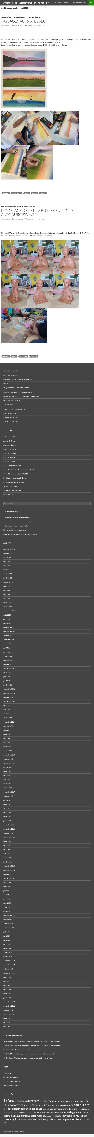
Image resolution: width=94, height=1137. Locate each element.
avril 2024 (6, 598)
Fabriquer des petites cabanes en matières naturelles (36, 1054)
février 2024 (7, 607)
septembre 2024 (9, 582)
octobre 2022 (8, 635)
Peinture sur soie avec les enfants (15, 526)
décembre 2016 (9, 825)
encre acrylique (55, 1109)
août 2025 (7, 557)
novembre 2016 (9, 829)
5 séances (45, 1100)
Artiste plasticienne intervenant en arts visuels (25, 2)
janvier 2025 (7, 578)
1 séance (6, 193)
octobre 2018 (8, 759)
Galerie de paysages (10, 417)
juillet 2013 (7, 977)
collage (69, 1104)
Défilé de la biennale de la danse (14, 478)
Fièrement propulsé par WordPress (14, 1131)
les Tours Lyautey (29, 1112)
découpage (36, 1108)
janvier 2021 (7, 685)
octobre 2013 (8, 969)
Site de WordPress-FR (11, 1085)
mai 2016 (6, 849)
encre (45, 1109)
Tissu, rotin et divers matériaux (14, 409)
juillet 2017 (7, 804)
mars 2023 (7, 623)
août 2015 (7, 882)
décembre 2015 (9, 866)
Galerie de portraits (10, 422)
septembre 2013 (9, 973)
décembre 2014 (9, 915)
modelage (23, 356)
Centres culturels (9, 453)
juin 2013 (6, 981)
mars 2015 (7, 903)
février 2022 (7, 656)
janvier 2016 (7, 862)
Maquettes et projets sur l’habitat (16, 388)
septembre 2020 (9, 701)
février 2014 (7, 952)
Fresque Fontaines (14, 1112)
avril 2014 (6, 944)
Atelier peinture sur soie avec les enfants (18, 522)
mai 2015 (6, 895)
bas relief (42, 1105)
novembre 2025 (9, 549)
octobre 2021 (8, 664)
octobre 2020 (8, 697)
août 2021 (7, 673)
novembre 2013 (9, 965)
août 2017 (7, 800)
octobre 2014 (8, 924)
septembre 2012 (9, 1014)
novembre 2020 (9, 693)
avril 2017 (6, 808)
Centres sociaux (9, 461)
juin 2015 (6, 891)
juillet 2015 (7, 887)
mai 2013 (6, 985)
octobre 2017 (8, 796)
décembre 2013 (9, 961)
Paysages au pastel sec (23, 21)
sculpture (34, 356)
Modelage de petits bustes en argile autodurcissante (37, 212)
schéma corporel (63, 1120)
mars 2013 (7, 989)
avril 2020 (6, 710)
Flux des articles (10, 1077)
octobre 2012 (8, 1010)
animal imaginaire (59, 1101)
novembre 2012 (9, 1006)
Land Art (6, 383)
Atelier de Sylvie (9, 441)
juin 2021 (6, 681)
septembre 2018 (9, 763)
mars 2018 (7, 784)
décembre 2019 (9, 722)
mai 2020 (6, 705)
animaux (72, 1101)
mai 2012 (6, 1026)
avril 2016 (6, 854)
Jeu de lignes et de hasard (21, 1050)
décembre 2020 (9, 689)
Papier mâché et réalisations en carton (17, 379)
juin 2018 (6, 775)
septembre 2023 (9, 611)
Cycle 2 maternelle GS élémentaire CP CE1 (18, 470)
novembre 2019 (9, 726)
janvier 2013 (7, 998)
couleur (79, 1105)
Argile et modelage (10, 371)
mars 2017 (7, 812)
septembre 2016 (9, 837)
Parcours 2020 (50, 1116)
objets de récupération (16, 1115)
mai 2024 (6, 594)
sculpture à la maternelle (12, 490)
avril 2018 (6, 780)
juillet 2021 (7, 677)
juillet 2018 (7, 771)
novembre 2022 (9, 631)
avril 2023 (6, 619)
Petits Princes (39, 1119)
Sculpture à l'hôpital (26, 206)
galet (22, 1113)
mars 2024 (7, 603)
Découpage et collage (11, 400)
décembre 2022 (9, 627)
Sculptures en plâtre (11, 375)
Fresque (81, 1109)
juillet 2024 (7, 586)
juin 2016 (6, 845)
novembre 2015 (9, 870)
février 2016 (7, 858)
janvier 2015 (7, 911)
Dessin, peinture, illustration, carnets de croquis (21, 396)
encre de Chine (70, 1109)
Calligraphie (8, 405)
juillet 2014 (7, 932)
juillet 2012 (7, 1018)
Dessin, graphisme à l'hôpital (28, 17)
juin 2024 (6, 590)
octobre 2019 (8, 730)
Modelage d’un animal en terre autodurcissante (20, 534)
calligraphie (61, 1105)
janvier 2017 (7, 821)
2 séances (22, 1100)
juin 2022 (6, 648)
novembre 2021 (9, 660)
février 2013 (7, 994)
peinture (77, 1115)
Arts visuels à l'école (10, 437)
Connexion (7, 1073)
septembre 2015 (9, 878)
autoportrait (15, 1104)
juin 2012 (6, 1022)
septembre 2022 (9, 640)
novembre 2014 (9, 919)
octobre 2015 (8, 874)
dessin (27, 193)
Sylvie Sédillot (18, 25)
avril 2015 (6, 899)
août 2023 (7, 615)
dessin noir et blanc (19, 1108)
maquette (54, 1113)
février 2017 (7, 817)
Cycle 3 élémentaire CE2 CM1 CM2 (16, 474)
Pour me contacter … (80, 2)
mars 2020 (7, 714)
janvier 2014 (7, 957)
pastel (34, 193)
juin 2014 (6, 936)
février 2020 (7, 718)
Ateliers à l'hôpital (9, 17)
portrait (51, 1119)
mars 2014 (7, 948)
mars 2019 (7, 747)
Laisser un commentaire (35, 25)
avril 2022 (6, 652)
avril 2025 (6, 565)
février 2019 (7, 751)
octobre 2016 (8, 833)
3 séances (33, 1100)
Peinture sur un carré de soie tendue (16, 518)
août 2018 (7, 767)
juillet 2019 (7, 734)
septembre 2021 (9, 668)
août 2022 (7, 644)
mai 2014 (6, 940)
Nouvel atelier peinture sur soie (14, 530)
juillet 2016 (7, 841)
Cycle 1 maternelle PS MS (12, 466)
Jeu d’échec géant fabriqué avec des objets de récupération (38, 1041)
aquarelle (81, 1101)
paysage (43, 193)
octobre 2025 (8, 553)
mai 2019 (6, 738)
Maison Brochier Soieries (42, 1113)
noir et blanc (82, 1112)
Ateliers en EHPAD (10, 449)
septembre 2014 (9, 928)
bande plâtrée (30, 1105)
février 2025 (7, 574)
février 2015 (7, 907)
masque (60, 1113)
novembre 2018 (9, 755)
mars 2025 (7, 570)
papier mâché (36, 1115)
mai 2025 (6, 561)
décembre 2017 (9, 792)
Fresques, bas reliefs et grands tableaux (18, 392)
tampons (84, 1120)
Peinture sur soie (26, 1120)
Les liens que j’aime (10, 413)
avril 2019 (6, 742)
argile (14, 356)
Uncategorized (8, 494)
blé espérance (17, 193)
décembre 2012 (9, 1002)
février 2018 (7, 788)
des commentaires (11, 1081)
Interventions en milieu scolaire (58, 2)
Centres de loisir (9, 457)
